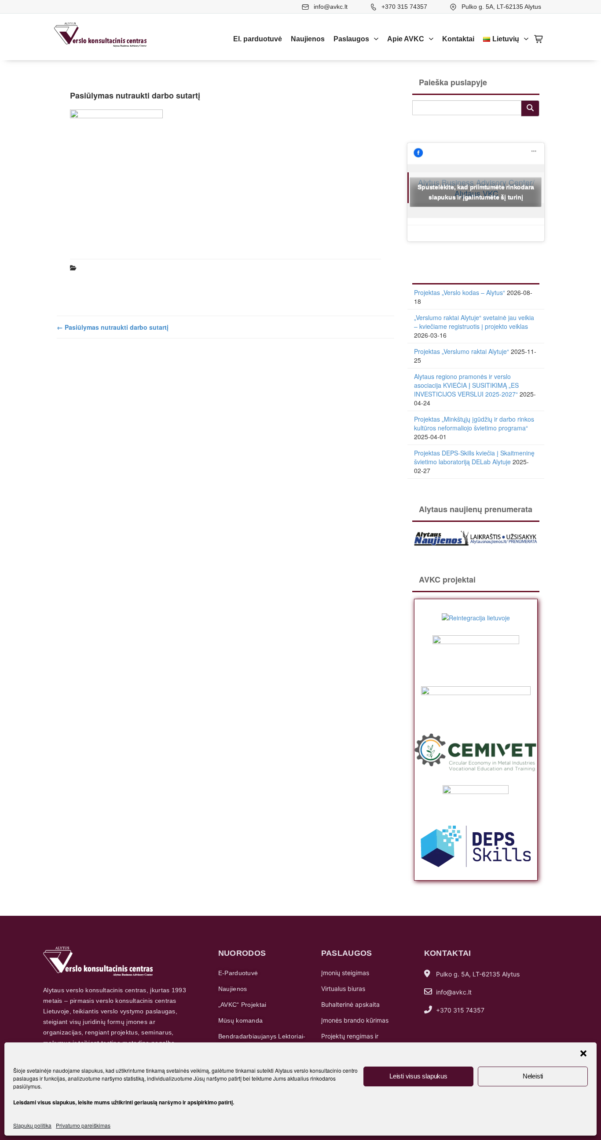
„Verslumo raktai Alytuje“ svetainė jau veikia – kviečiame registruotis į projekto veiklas (474, 322)
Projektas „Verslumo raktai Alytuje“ (461, 351)
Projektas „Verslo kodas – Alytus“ (459, 292)
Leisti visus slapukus (418, 1076)
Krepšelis (539, 39)
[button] (583, 1053)
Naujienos (308, 39)
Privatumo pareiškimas (83, 1125)
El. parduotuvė (257, 39)
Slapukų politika (32, 1125)
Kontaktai (458, 39)
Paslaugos (351, 39)
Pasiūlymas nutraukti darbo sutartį (113, 327)
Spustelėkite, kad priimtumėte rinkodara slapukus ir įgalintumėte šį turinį (476, 191)
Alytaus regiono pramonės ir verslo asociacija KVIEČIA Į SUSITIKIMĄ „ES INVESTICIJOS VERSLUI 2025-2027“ (466, 385)
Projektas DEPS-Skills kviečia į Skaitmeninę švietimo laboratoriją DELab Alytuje (474, 457)
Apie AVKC (405, 39)
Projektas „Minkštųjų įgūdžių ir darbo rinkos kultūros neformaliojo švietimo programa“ (474, 423)
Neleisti (533, 1076)
